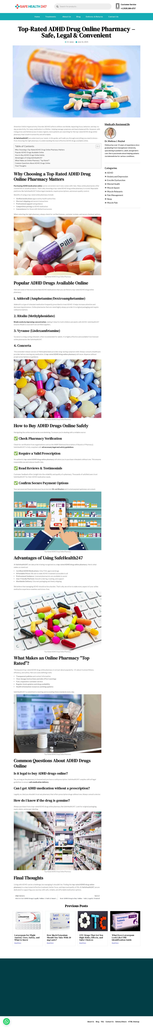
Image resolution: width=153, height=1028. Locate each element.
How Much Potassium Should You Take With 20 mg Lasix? (59, 937)
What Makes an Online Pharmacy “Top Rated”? (32, 160)
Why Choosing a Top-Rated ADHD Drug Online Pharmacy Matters (40, 150)
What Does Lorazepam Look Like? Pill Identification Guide (123, 937)
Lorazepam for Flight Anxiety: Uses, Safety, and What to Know (27, 937)
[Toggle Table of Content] (96, 146)
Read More (17, 943)
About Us (66, 16)
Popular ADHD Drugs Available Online (29, 152)
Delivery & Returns (94, 16)
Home (37, 16)
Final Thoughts (20, 166)
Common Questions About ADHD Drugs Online (32, 163)
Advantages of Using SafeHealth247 (28, 158)
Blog (78, 16)
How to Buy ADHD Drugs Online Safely (29, 155)
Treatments (50, 16)
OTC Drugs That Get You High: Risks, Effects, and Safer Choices (91, 937)
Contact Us (113, 16)
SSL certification (58, 489)
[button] (51, 16)
